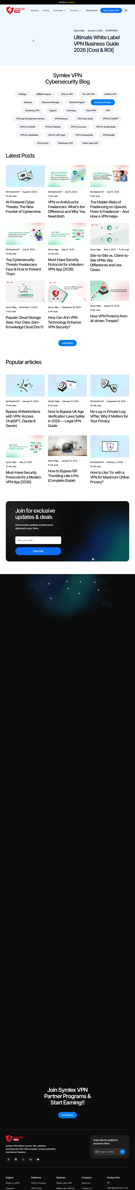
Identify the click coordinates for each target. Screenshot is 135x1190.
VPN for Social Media (105, 126)
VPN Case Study (85, 118)
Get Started (67, 1115)
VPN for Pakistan (53, 126)
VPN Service (43, 143)
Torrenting (71, 110)
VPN (108, 110)
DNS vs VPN (67, 94)
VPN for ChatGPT (111, 118)
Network (28, 102)
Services (74, 10)
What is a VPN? (13, 1183)
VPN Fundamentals (84, 135)
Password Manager (51, 102)
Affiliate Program (43, 94)
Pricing (46, 10)
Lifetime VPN (110, 94)
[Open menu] (126, 10)
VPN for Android (38, 1183)
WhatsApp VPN (65, 143)
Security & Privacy (103, 102)
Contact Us (87, 1188)
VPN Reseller (109, 135)
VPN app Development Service (30, 118)
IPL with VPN (89, 94)
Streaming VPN (32, 110)
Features (35, 10)
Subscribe (38, 551)
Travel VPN (91, 110)
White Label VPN (90, 143)
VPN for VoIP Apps (57, 135)
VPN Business (61, 118)
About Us (86, 1183)
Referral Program (77, 102)
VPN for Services (78, 126)
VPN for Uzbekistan (29, 135)
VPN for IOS (36, 1188)
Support (53, 110)
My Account (91, 10)
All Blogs (22, 94)
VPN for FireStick (27, 126)
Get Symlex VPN (111, 10)
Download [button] (58, 10)
